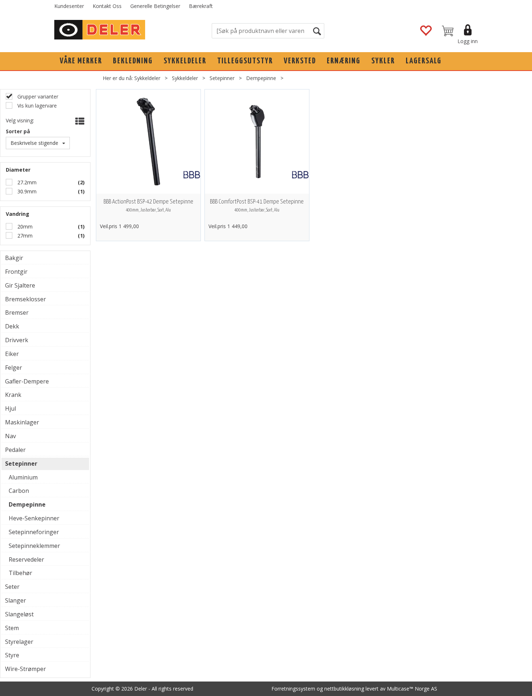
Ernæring (343, 61)
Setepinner (222, 78)
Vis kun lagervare (36, 105)
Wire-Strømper (25, 669)
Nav (10, 436)
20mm (24, 226)
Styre (12, 655)
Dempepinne (261, 78)
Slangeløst (19, 614)
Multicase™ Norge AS (412, 688)
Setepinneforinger (34, 532)
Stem (12, 628)
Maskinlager (22, 422)
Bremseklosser (25, 299)
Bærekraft (201, 6)
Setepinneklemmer (34, 546)
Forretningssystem (293, 688)
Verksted (300, 61)
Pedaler (15, 450)
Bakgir (14, 258)
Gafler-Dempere (27, 381)
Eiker (12, 354)
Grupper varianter (37, 96)
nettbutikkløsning (344, 688)
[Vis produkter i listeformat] (79, 121)
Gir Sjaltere (20, 285)
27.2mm (26, 182)
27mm (24, 235)
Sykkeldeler (185, 61)
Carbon (19, 491)
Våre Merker (81, 61)
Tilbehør (20, 573)
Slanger (15, 600)
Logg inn (467, 41)
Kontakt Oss (107, 6)
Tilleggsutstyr (245, 61)
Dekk (12, 326)
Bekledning (133, 61)
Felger (13, 368)
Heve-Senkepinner (34, 518)
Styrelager (19, 642)
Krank (13, 395)
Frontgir (16, 272)
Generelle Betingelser (155, 6)
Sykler (383, 61)
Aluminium (23, 477)
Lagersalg (424, 61)
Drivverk (16, 340)
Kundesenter (69, 6)
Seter (12, 587)
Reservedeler (26, 559)
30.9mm (26, 191)
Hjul (10, 408)
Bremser (17, 312)
